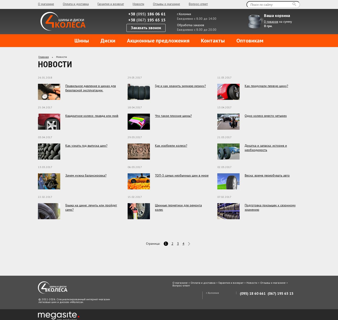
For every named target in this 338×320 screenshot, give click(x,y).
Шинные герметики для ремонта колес (178, 207)
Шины (81, 40)
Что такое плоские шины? (173, 116)
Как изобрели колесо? (171, 145)
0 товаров (271, 22)
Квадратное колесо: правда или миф (91, 116)
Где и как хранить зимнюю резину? (180, 86)
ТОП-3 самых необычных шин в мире (182, 175)
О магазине (46, 4)
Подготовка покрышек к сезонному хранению (270, 207)
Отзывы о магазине (166, 4)
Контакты (213, 40)
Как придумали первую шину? (266, 86)
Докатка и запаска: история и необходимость (266, 147)
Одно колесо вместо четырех (266, 116)
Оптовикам (250, 40)
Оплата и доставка (76, 4)
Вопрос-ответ (198, 4)
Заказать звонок (146, 27)
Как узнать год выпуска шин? (86, 145)
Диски (107, 40)
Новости (138, 4)
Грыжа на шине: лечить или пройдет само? (91, 207)
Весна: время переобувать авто (267, 175)
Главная (43, 57)
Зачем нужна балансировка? (85, 175)
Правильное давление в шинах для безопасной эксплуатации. (90, 88)
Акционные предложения (158, 40)
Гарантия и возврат (110, 4)
